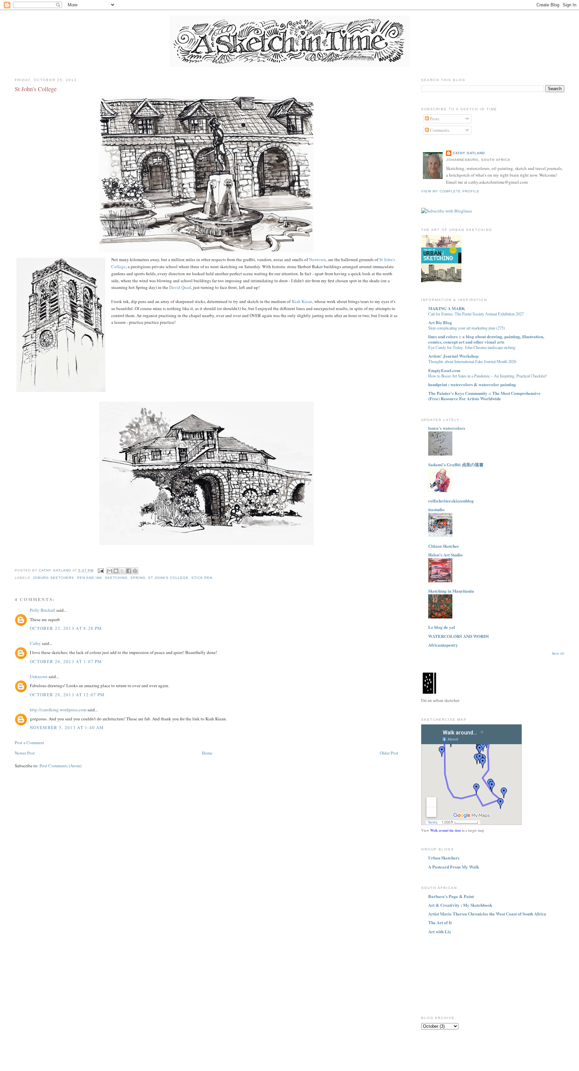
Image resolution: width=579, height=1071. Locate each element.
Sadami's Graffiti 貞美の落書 (456, 464)
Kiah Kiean (302, 301)
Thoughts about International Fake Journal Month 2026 (472, 361)
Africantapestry (443, 645)
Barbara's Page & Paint (451, 896)
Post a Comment (29, 742)
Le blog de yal (441, 627)
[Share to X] (122, 571)
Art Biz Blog (440, 322)
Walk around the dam (445, 830)
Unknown (39, 676)
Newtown (317, 259)
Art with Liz (439, 931)
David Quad (180, 287)
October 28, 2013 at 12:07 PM (67, 695)
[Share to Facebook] (128, 571)
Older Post (389, 753)
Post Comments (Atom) (60, 766)
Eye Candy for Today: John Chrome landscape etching (471, 347)
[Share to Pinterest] (135, 571)
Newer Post (25, 753)
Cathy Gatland (469, 153)
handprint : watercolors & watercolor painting (472, 384)
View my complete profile (450, 191)
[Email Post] (101, 570)
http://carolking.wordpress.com (58, 710)
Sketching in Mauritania (451, 591)
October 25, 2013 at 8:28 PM (66, 628)
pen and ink (89, 578)
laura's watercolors (446, 428)
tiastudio (436, 509)
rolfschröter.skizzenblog (451, 500)
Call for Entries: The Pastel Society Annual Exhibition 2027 (476, 313)
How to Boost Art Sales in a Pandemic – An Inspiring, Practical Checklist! (487, 375)
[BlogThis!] (116, 571)
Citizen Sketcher (443, 546)
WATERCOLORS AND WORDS (458, 636)
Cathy (35, 643)
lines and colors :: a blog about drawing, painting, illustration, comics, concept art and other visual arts (486, 339)
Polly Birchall (42, 610)
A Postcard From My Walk (453, 867)
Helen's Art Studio (445, 554)
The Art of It (440, 922)
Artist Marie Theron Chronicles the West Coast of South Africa (487, 913)
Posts (434, 119)
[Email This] (109, 571)
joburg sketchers (53, 578)
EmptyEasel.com (444, 370)
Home (207, 753)
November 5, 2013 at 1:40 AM (67, 727)
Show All (558, 653)
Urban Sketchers (443, 857)
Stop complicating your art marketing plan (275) (466, 328)
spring (137, 578)
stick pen (201, 578)
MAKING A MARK (446, 308)
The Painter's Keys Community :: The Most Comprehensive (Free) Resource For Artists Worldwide (484, 396)
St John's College (168, 578)
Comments (439, 130)
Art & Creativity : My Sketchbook (460, 905)
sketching (116, 578)
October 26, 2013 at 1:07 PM (66, 661)
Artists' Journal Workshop (453, 356)
